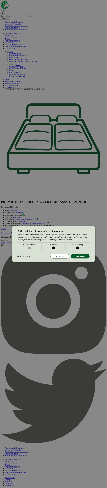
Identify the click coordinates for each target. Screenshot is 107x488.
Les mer (69, 240)
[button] (23, 256)
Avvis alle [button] (60, 256)
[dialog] (53, 244)
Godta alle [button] (80, 256)
